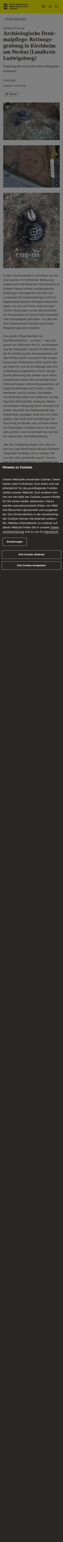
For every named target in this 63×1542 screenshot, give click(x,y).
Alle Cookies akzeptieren (31, 565)
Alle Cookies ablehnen (32, 554)
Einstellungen (15, 541)
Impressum (51, 531)
